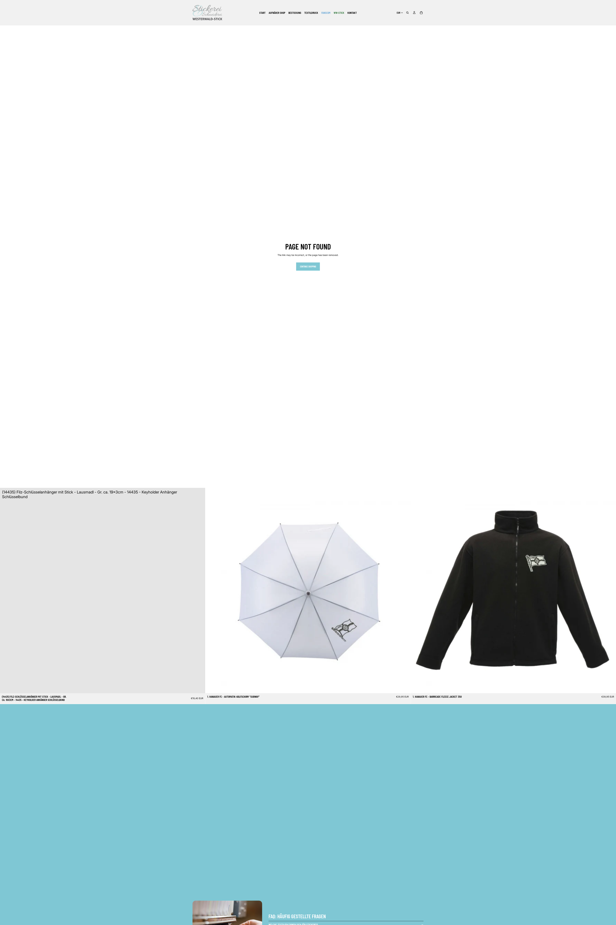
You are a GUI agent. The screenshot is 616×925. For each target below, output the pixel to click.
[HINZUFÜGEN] (200, 688)
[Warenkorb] (421, 12)
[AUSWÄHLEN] (406, 688)
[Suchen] (407, 12)
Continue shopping (308, 266)
